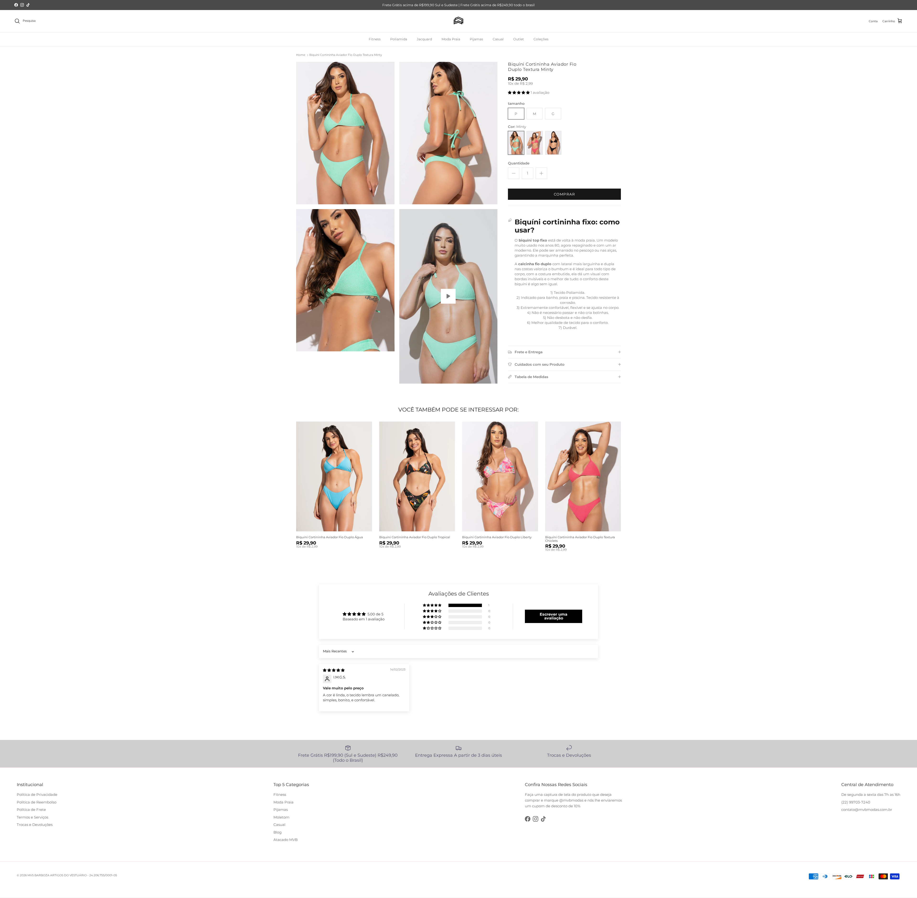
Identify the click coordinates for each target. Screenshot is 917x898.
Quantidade (518, 163)
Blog (277, 832)
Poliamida (398, 39)
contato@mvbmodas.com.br (866, 809)
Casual (498, 39)
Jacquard (424, 39)
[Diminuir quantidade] (513, 173)
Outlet (518, 39)
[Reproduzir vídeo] (448, 296)
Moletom (281, 817)
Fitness (375, 39)
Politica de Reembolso (36, 802)
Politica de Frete (31, 809)
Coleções (541, 39)
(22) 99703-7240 (855, 802)
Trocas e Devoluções (35, 824)
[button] (519, 92)
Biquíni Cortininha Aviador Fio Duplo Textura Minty (345, 55)
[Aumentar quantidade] (541, 173)
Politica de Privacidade (37, 794)
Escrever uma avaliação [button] (553, 616)
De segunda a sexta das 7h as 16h (870, 794)
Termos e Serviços (32, 817)
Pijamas (476, 39)
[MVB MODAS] (458, 21)
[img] (334, 670)
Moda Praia (451, 39)
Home (300, 55)
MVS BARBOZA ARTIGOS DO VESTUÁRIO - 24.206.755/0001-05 (72, 875)
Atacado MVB (285, 839)
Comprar (564, 194)
